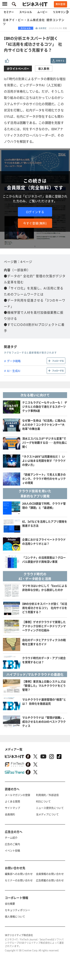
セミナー (9, 12)
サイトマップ (12, 808)
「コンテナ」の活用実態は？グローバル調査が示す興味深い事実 (44, 559)
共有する (60, 60)
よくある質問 (12, 801)
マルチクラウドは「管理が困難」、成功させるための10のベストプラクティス (44, 721)
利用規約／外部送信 (47, 795)
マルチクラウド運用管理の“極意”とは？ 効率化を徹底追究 (44, 701)
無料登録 (60, 4)
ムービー (42, 12)
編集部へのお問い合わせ (19, 874)
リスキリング (60, 12)
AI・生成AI (13, 371)
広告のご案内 (12, 844)
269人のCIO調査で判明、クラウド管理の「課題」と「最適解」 (44, 505)
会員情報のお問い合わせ (50, 874)
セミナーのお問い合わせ (19, 880)
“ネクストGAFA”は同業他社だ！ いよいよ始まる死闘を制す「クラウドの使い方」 (44, 460)
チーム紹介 (11, 837)
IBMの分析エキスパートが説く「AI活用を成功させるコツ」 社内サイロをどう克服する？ (44, 608)
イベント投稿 (12, 850)
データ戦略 (14, 361)
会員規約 (10, 814)
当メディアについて (47, 814)
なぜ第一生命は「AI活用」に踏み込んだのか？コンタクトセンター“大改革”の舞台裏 (44, 424)
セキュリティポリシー (17, 910)
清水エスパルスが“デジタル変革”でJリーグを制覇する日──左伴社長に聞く (44, 442)
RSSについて (43, 801)
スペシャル (25, 12)
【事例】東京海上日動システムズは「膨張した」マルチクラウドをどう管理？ (44, 685)
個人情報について (15, 916)
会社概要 (10, 903)
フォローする (58, 360)
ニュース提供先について (50, 808)
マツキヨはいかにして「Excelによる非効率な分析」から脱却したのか (44, 588)
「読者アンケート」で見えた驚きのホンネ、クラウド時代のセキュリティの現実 (44, 478)
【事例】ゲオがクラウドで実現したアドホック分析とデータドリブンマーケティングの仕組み (44, 626)
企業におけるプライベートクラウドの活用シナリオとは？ (44, 541)
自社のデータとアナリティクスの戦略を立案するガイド (44, 642)
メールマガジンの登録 (17, 795)
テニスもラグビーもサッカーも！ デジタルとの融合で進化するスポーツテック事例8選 (44, 406)
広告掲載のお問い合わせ (50, 880)
